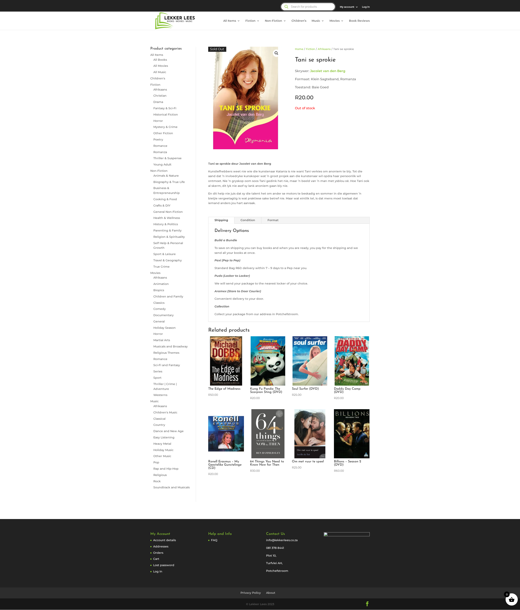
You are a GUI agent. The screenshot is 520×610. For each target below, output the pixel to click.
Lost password (163, 565)
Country (159, 425)
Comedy (159, 309)
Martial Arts (161, 340)
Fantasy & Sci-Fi (164, 108)
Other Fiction (163, 133)
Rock (157, 481)
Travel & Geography (167, 260)
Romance (160, 146)
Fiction (250, 21)
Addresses (160, 546)
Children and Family (168, 296)
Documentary (163, 315)
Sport (157, 378)
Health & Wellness (166, 218)
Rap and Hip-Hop (166, 468)
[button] (276, 53)
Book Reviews (359, 21)
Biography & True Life (169, 182)
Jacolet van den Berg (327, 71)
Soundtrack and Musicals (171, 487)
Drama (158, 102)
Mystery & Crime (165, 127)
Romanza (160, 152)
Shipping (221, 220)
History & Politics (165, 224)
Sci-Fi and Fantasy (166, 365)
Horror (158, 121)
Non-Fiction (273, 21)
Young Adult (162, 164)
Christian (160, 95)
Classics (159, 303)
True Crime (161, 266)
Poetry (158, 139)
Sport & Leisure (164, 254)
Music (316, 21)
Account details (164, 540)
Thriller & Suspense (167, 158)
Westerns (160, 395)
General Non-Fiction (168, 212)
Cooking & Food (165, 199)
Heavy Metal (162, 444)
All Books (160, 60)
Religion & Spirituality (169, 237)
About (270, 593)
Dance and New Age (168, 431)
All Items (229, 21)
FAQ (214, 540)
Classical (159, 419)
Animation (161, 284)
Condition (247, 220)
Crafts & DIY (161, 205)
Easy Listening (163, 437)
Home (299, 49)
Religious (160, 475)
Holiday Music (163, 450)
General (159, 321)
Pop (156, 462)
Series (157, 371)
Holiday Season (164, 328)
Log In (366, 7)
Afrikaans (160, 89)
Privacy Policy (250, 593)
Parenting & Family (167, 230)
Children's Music (165, 412)
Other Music (162, 456)
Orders (158, 553)
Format (273, 220)
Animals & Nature (166, 175)
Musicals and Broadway (170, 346)
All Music (159, 72)
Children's (157, 78)
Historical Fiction (165, 114)
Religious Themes (166, 353)
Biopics (158, 290)
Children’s (298, 21)
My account (347, 7)
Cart (156, 559)
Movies (334, 21)
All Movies (160, 66)
